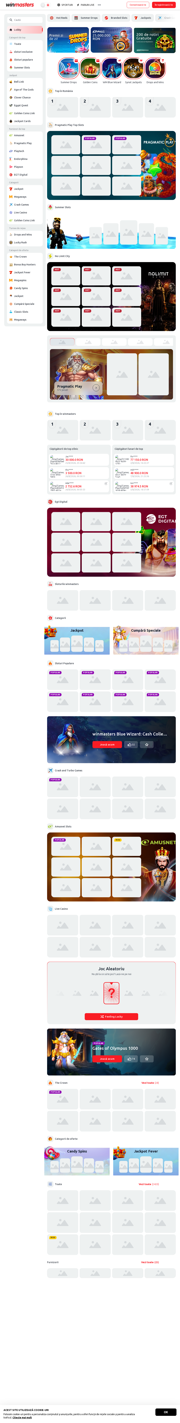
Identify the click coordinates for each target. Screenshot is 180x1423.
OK (166, 1412)
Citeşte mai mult (22, 1417)
